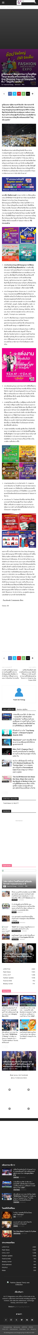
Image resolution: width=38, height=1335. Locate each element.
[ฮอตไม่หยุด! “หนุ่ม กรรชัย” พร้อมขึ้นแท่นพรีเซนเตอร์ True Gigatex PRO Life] (6, 937)
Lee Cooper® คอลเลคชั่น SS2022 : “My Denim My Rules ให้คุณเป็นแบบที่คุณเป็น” (17, 956)
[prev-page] (3, 793)
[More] (32, 94)
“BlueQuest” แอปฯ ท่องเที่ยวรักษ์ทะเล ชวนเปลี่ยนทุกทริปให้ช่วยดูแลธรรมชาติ (24, 742)
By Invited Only (8, 1327)
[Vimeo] (22, 1320)
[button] (3, 2)
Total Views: (7, 803)
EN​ (28, 1329)
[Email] (28, 94)
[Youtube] (32, 1320)
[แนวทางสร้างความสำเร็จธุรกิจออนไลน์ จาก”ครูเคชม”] (7, 1224)
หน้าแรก (3, 7)
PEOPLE (14, 912)
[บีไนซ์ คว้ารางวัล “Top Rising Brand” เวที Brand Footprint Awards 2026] (7, 732)
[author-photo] (19, 697)
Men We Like (15, 922)
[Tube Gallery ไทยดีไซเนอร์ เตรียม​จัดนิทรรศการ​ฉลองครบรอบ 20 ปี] (19, 879)
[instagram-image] (9, 1089)
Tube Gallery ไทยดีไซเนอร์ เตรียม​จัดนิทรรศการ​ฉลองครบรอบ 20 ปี (17, 882)
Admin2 (5, 1068)
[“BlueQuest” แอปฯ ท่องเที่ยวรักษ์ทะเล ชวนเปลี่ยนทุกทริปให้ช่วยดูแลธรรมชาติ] (7, 742)
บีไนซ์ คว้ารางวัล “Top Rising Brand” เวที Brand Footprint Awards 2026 (23, 733)
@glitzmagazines (19, 1078)
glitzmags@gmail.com (22, 1307)
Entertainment (14, 1329)
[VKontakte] (27, 1320)
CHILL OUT (5, 1329)
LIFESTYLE (14, 900)
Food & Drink (23, 1029)
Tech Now (5, 1029)
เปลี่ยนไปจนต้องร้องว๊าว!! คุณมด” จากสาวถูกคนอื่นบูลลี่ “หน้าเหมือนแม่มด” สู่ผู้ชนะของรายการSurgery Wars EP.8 (10, 1012)
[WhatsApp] (23, 94)
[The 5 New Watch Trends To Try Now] (7, 1233)
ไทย (22, 1)
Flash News (10, 7)
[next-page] (6, 793)
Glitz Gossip (17, 1233)
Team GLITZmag (8, 84)
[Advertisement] (19, 29)
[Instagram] (11, 1320)
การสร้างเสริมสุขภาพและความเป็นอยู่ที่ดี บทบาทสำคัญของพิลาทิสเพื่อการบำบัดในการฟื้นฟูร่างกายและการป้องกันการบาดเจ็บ (10, 674)
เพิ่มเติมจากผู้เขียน (22, 709)
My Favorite (17, 1327)
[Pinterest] (19, 94)
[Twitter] (14, 94)
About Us (33, 1329)
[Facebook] (10, 94)
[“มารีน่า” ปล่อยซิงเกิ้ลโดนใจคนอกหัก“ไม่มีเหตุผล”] (7, 1215)
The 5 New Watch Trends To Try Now (24, 1231)
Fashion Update (16, 931)
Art (4, 886)
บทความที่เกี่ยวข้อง (8, 709)
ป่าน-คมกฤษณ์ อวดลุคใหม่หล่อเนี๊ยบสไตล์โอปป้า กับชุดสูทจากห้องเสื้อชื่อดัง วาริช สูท (23, 918)
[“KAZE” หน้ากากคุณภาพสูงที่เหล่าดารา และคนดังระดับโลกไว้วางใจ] (6, 933)
